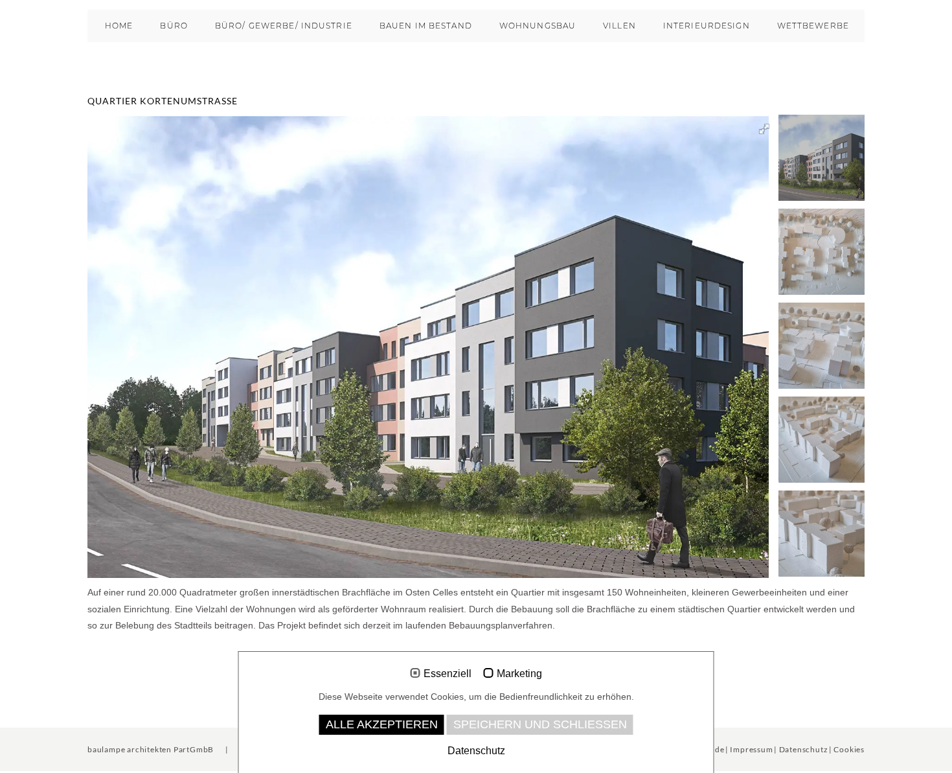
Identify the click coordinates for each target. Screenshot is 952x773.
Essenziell (447, 673)
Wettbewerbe (813, 25)
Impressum (751, 749)
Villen (619, 25)
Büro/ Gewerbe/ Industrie (283, 25)
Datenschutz (803, 749)
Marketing (519, 673)
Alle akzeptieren (382, 724)
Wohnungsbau (537, 25)
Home (119, 25)
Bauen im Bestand (426, 25)
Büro (173, 25)
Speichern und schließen (540, 724)
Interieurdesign (706, 25)
